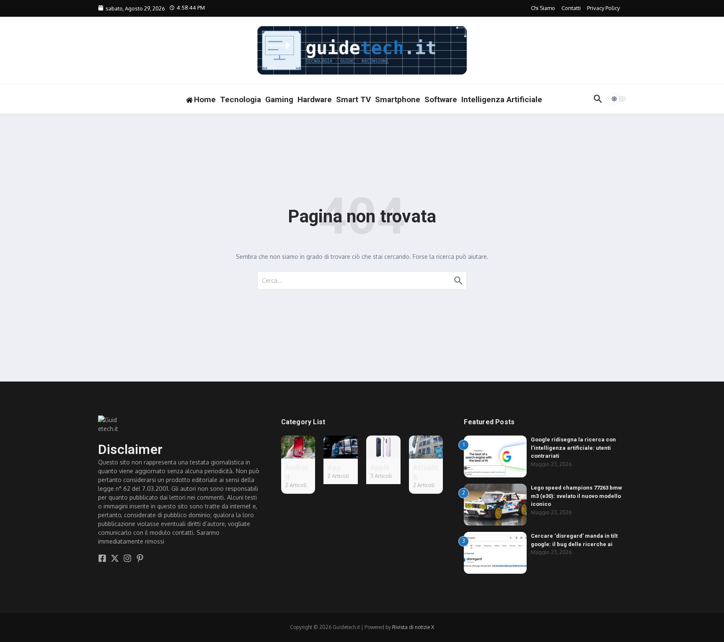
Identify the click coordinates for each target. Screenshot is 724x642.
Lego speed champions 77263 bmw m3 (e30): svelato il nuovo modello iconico (576, 496)
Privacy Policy (603, 8)
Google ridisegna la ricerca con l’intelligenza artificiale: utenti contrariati (573, 447)
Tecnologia (240, 99)
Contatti (571, 8)
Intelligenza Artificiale (501, 99)
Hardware (314, 99)
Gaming (279, 99)
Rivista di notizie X (413, 627)
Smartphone (397, 99)
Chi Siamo (543, 8)
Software (440, 99)
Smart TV (353, 99)
